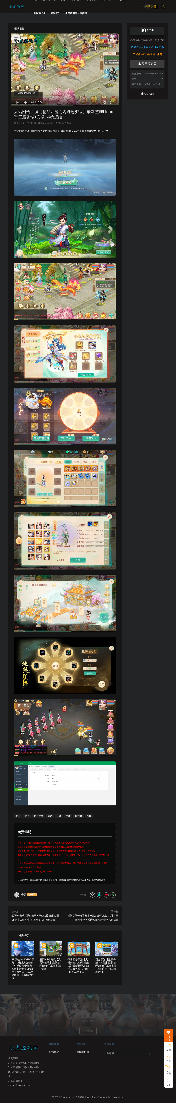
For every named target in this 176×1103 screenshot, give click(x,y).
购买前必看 (40, 13)
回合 (27, 816)
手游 (68, 816)
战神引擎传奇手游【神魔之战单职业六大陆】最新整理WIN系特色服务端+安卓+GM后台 (93, 918)
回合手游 (38, 816)
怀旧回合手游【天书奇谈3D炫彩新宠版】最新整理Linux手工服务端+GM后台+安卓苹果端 (78, 965)
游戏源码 (54, 1052)
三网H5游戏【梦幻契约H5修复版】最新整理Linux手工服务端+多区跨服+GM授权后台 (35, 918)
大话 (50, 816)
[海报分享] (113, 895)
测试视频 (19, 28)
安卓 (59, 816)
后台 (18, 816)
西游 (88, 816)
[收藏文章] (92, 895)
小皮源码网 (23, 880)
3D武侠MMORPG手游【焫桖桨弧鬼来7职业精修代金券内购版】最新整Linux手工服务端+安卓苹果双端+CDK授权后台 (23, 968)
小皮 (22, 123)
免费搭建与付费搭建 (76, 13)
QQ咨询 (149, 94)
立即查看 (88, 1031)
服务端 (78, 816)
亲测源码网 (83, 1052)
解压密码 (55, 13)
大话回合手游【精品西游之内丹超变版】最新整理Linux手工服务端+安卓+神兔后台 (67, 880)
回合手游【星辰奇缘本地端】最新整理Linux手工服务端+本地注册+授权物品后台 (106, 965)
